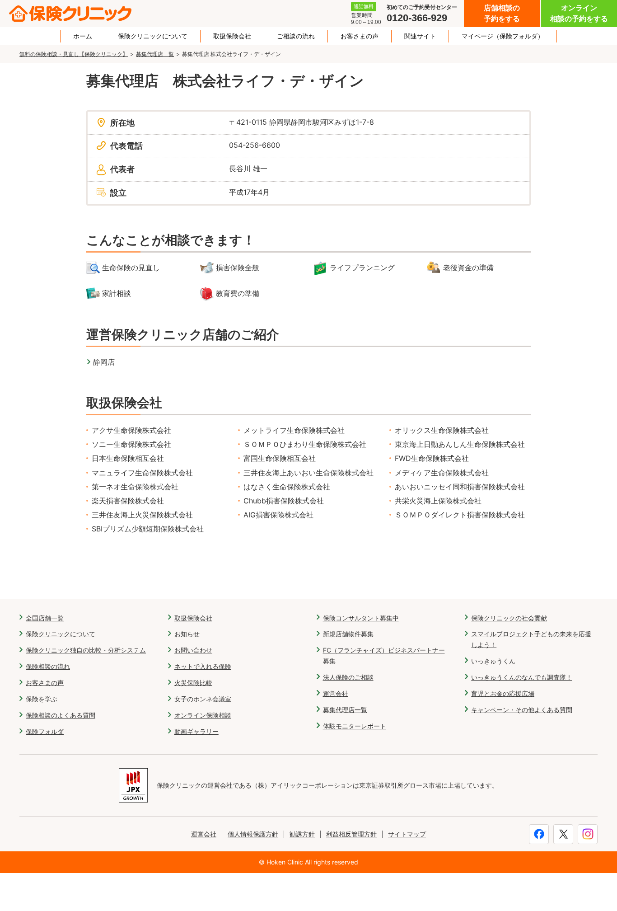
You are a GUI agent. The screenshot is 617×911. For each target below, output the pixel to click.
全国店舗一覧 (45, 618)
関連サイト (420, 36)
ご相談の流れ (296, 36)
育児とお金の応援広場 (502, 693)
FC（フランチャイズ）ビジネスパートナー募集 (384, 655)
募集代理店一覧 (155, 54)
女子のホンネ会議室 (202, 699)
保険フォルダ (45, 731)
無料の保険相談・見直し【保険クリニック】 (73, 54)
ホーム (82, 36)
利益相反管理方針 (351, 834)
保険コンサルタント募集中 (361, 618)
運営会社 (335, 693)
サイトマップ (407, 834)
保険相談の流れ (48, 666)
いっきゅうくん (493, 661)
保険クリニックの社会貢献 (509, 618)
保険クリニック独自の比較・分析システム (86, 650)
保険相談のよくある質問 (60, 715)
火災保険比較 (193, 682)
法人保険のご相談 (348, 677)
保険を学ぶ (41, 699)
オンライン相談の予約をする (579, 13)
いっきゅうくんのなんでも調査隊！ (521, 677)
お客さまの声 (360, 36)
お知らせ (187, 634)
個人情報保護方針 (253, 834)
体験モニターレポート (354, 726)
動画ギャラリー (196, 731)
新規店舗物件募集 (348, 634)
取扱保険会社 (232, 36)
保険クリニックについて (152, 36)
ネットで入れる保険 (202, 666)
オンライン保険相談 (202, 715)
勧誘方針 (302, 834)
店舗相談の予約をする (502, 13)
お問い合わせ (193, 650)
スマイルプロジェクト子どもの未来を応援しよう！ (531, 639)
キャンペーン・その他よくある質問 (521, 710)
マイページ (503, 36)
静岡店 (104, 361)
